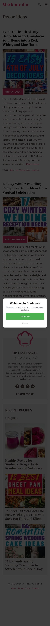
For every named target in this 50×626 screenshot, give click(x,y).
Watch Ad (25, 316)
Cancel (25, 323)
